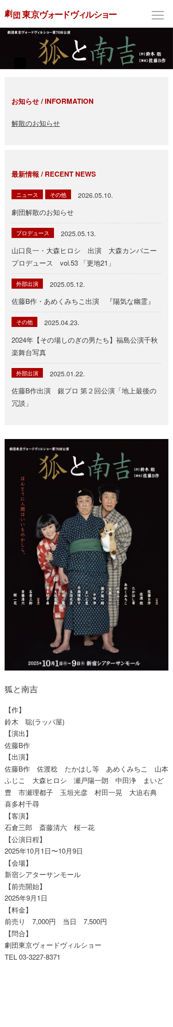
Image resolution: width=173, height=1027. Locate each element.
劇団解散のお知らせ (43, 212)
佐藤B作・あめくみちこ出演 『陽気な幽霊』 (83, 301)
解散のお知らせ (36, 123)
